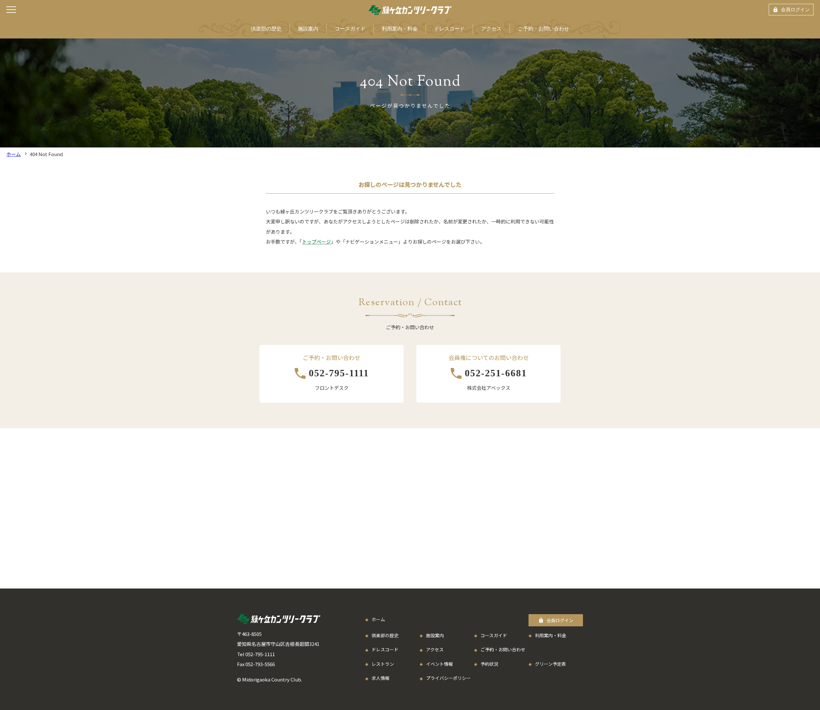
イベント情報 (439, 664)
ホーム (13, 154)
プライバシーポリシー (448, 678)
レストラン (383, 664)
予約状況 (489, 664)
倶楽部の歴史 (266, 28)
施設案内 (308, 28)
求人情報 (381, 678)
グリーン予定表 (550, 664)
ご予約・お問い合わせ (543, 28)
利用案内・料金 (400, 28)
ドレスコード (449, 28)
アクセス (491, 28)
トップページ (316, 241)
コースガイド (350, 28)
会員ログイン (795, 9)
